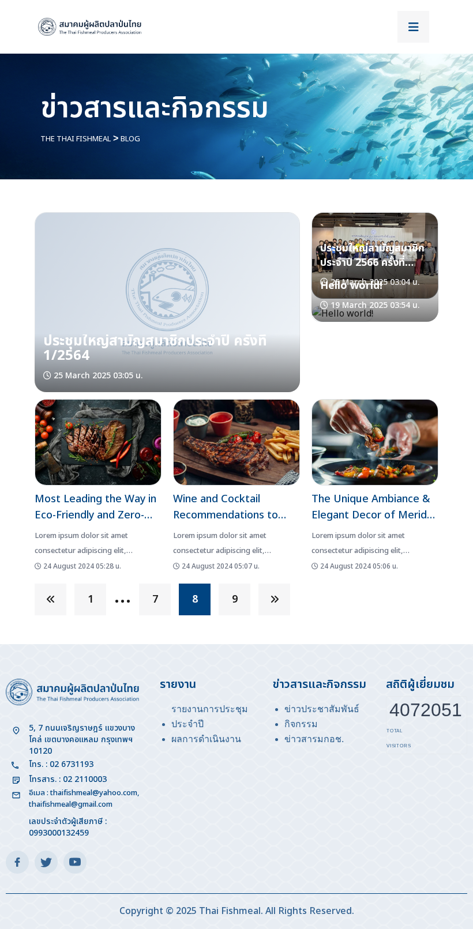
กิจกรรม (301, 724)
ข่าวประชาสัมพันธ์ (321, 709)
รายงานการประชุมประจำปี (209, 716)
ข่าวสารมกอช (312, 739)
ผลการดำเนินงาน (206, 739)
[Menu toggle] (413, 27)
